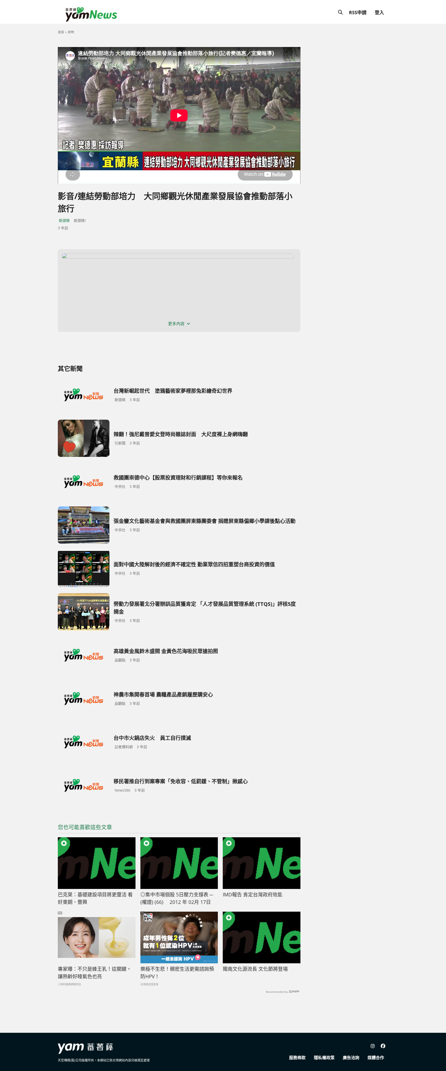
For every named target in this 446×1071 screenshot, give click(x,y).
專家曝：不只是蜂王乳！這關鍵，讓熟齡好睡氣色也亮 (94, 973)
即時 (71, 32)
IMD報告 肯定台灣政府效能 (252, 894)
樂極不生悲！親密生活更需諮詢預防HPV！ (177, 973)
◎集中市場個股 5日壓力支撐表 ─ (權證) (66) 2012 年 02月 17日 (176, 898)
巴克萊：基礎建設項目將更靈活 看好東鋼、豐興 (95, 898)
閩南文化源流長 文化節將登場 (255, 969)
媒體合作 (376, 1057)
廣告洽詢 (351, 1057)
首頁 (61, 32)
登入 (379, 12)
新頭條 (64, 220)
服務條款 (297, 1057)
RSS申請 (358, 12)
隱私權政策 (324, 1057)
